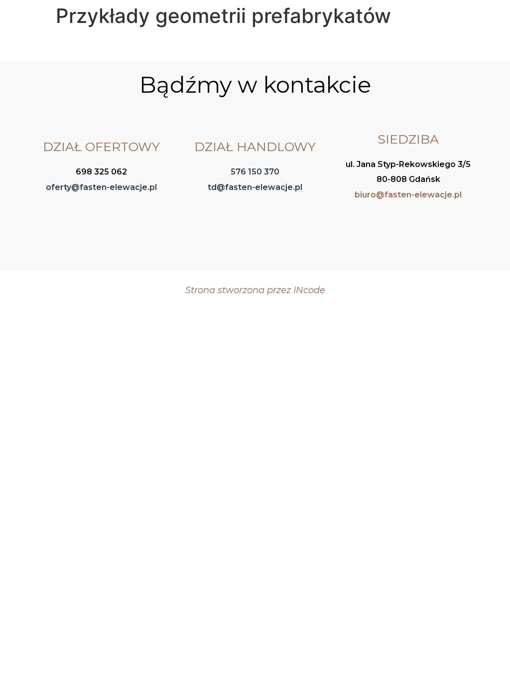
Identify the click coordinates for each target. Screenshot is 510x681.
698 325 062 (101, 171)
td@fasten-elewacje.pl (255, 187)
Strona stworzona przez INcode (255, 290)
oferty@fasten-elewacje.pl (101, 187)
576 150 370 (255, 171)
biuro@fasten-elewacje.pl (408, 194)
